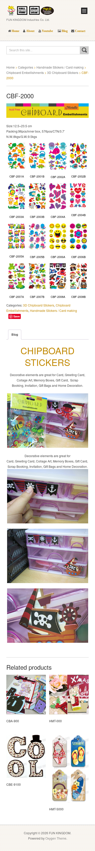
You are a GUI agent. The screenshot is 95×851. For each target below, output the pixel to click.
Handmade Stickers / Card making (60, 67)
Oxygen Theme (55, 838)
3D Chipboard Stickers (62, 72)
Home (10, 67)
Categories (25, 67)
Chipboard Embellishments (25, 72)
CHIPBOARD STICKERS (47, 356)
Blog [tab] (14, 334)
